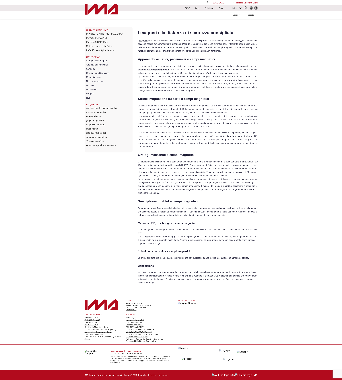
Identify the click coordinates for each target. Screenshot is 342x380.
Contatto (222, 8)
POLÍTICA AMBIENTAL (135, 327)
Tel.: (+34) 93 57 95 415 (136, 308)
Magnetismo (92, 129)
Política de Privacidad (135, 320)
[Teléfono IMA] (251, 8)
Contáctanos (131, 310)
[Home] (101, 9)
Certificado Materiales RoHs (96, 327)
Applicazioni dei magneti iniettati (101, 108)
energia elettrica (93, 116)
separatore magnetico (96, 137)
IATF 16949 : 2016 (92, 320)
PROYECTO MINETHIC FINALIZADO (104, 34)
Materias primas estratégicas (99, 46)
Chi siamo (209, 8)
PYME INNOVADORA (94, 334)
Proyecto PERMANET (96, 38)
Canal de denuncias (134, 325)
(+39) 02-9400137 (218, 3)
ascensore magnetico (96, 112)
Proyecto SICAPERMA (97, 42)
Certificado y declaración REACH (98, 332)
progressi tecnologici (96, 133)
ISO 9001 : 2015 (91, 317)
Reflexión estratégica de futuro (100, 50)
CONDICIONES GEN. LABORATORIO (142, 334)
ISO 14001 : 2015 (92, 322)
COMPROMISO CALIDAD (136, 337)
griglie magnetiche (95, 120)
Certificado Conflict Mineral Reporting (100, 329)
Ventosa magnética (95, 141)
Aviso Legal (130, 317)
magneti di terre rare (95, 125)
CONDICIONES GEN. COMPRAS (140, 329)
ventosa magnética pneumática (101, 145)
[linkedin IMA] (246, 375)
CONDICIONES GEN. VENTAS (139, 332)
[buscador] (245, 8)
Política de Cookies (134, 322)
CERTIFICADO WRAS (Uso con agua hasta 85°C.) (103, 337)
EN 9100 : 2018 (91, 325)
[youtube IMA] (223, 375)
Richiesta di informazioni (247, 3)
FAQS (187, 8)
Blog (197, 8)
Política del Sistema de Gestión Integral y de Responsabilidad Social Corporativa (144, 340)
